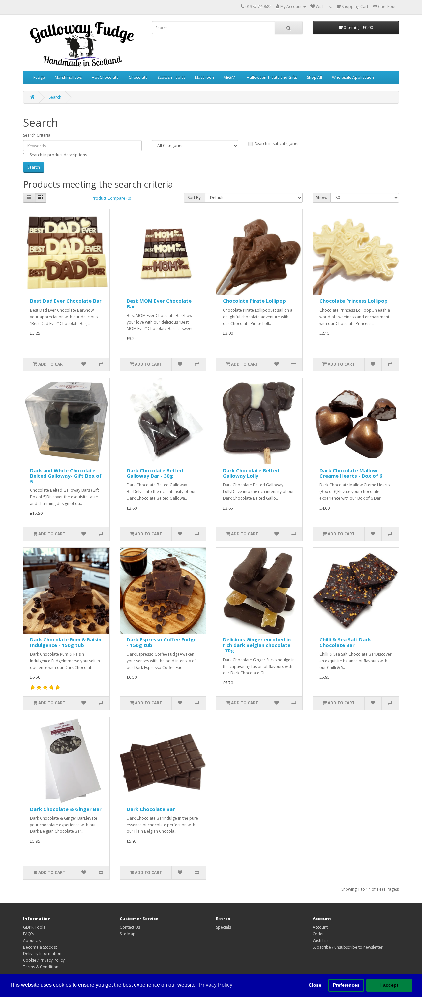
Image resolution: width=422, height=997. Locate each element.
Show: (321, 197)
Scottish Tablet (171, 77)
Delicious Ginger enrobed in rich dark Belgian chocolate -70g (257, 645)
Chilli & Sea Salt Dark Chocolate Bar (345, 642)
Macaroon (204, 77)
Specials (223, 927)
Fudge (39, 77)
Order (318, 934)
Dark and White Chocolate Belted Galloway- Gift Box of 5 (66, 475)
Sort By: (195, 197)
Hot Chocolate (105, 77)
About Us (32, 940)
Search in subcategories (277, 143)
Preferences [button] (346, 985)
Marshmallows (68, 77)
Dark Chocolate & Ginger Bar (66, 809)
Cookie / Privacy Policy (44, 960)
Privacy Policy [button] (215, 985)
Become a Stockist (40, 947)
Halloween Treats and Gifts (272, 77)
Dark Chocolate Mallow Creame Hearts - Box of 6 (350, 473)
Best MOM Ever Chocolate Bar (159, 303)
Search (55, 97)
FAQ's (28, 934)
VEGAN (230, 77)
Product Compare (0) (111, 198)
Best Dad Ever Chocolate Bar (66, 300)
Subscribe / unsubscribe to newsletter (348, 947)
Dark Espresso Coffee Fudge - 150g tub (161, 642)
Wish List (321, 940)
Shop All (314, 77)
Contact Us (130, 927)
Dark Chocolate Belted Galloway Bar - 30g (155, 473)
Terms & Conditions (41, 967)
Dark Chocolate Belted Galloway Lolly (251, 473)
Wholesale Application (353, 77)
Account (320, 927)
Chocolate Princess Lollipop (353, 300)
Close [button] (315, 985)
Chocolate (138, 77)
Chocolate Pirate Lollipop (254, 300)
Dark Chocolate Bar (151, 809)
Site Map (128, 934)
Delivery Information (42, 953)
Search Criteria (36, 135)
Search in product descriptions (58, 155)
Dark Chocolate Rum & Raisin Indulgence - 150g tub (65, 642)
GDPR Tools (34, 927)
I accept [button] (389, 985)
